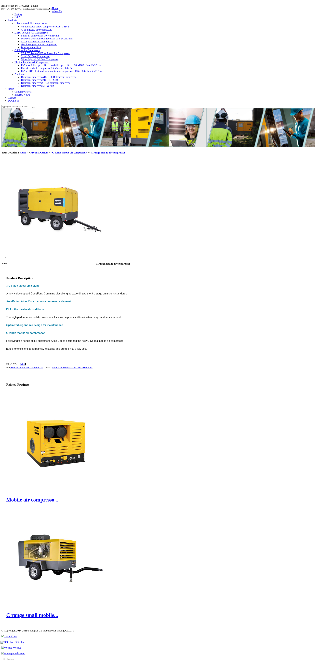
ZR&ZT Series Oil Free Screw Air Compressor (45, 53)
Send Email (10, 636)
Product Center (39, 152)
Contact (12, 97)
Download (13, 100)
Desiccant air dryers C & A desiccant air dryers (45, 83)
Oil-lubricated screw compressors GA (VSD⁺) (45, 26)
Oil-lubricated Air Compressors (30, 23)
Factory (18, 14)
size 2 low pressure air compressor (39, 44)
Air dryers (19, 74)
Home (55, 8)
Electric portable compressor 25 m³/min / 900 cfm (46, 68)
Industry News (22, 94)
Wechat (16, 647)
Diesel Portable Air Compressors (31, 32)
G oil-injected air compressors (36, 29)
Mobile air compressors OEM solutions (72, 367)
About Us (57, 11)
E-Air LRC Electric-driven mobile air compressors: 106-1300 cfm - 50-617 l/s (61, 71)
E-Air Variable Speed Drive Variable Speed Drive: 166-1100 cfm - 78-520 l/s (61, 65)
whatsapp (19, 653)
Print (22, 364)
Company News (22, 91)
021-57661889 (25, 9)
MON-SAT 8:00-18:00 (10, 9)
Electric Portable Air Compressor (31, 62)
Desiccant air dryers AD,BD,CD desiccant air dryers (48, 77)
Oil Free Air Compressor (27, 50)
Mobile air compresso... (32, 500)
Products (12, 20)
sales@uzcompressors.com (41, 9)
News (11, 88)
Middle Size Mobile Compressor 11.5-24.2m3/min (47, 38)
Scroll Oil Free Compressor (35, 56)
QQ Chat (18, 642)
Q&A (17, 17)
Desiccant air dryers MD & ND (37, 85)
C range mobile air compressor (37, 41)
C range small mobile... (32, 615)
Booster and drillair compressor (26, 367)
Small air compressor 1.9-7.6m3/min (40, 35)
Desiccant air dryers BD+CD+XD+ (39, 80)
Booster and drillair (31, 47)
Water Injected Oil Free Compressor (39, 59)
